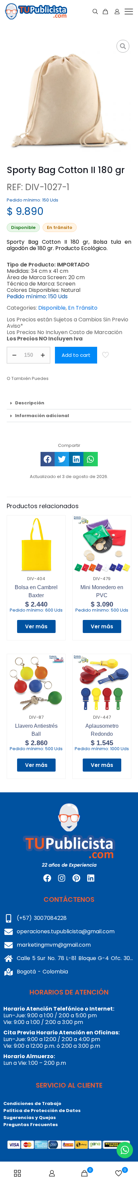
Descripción (29, 403)
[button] (69, 403)
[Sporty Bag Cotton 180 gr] (69, 100)
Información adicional (42, 415)
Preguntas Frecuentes (30, 1124)
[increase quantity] (43, 355)
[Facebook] (47, 878)
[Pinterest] (76, 878)
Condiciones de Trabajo (32, 1103)
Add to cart (76, 355)
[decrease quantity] (14, 355)
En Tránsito (82, 308)
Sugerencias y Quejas (29, 1117)
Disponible (52, 308)
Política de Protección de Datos (42, 1110)
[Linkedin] (90, 878)
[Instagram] (61, 878)
